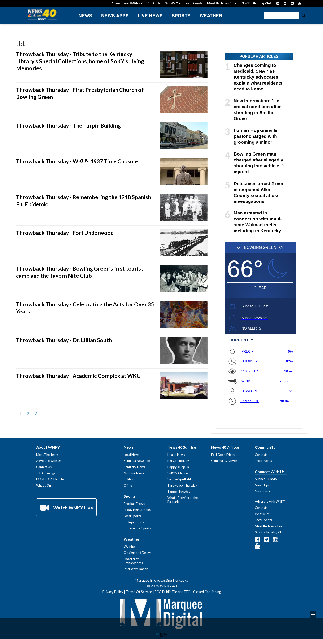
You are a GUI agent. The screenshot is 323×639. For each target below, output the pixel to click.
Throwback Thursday (182, 485)
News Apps (115, 15)
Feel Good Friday (223, 454)
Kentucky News (134, 467)
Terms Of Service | (140, 592)
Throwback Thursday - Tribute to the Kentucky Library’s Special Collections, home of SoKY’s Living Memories (80, 61)
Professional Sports (137, 528)
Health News (176, 454)
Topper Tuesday (178, 491)
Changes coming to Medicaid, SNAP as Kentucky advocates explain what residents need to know (258, 77)
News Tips (262, 485)
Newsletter (262, 491)
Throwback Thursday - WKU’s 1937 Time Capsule (77, 161)
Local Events (193, 3)
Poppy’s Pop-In (178, 467)
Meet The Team (47, 454)
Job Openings (45, 473)
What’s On (172, 3)
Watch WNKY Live (72, 507)
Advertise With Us (48, 461)
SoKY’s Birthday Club (257, 3)
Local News (131, 454)
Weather (211, 15)
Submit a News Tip (137, 461)
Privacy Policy (112, 592)
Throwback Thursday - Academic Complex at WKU (78, 375)
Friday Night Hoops (137, 510)
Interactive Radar (136, 569)
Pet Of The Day (178, 461)
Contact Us (44, 467)
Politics (129, 479)
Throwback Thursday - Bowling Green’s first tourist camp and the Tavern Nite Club (79, 272)
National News (134, 473)
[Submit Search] (303, 14)
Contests (154, 3)
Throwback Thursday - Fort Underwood (65, 232)
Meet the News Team (222, 3)
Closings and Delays (137, 552)
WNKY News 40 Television (42, 14)
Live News (150, 15)
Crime (128, 485)
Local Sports (132, 516)
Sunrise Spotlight (179, 479)
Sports (181, 15)
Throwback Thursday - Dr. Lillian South (64, 340)
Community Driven (224, 461)
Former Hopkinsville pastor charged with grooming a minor (255, 136)
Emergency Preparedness (133, 561)
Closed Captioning (207, 592)
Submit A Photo (266, 479)
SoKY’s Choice (177, 473)
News (85, 15)
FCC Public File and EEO (173, 592)
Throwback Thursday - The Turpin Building (68, 125)
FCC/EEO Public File (50, 479)
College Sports (134, 522)
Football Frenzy (134, 503)
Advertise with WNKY (127, 3)
